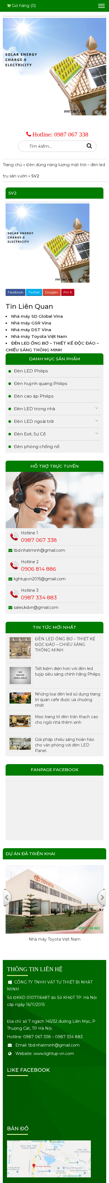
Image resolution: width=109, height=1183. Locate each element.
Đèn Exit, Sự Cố (30, 434)
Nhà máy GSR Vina (31, 323)
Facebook (15, 292)
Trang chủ (12, 164)
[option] (54, 909)
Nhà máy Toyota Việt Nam (39, 336)
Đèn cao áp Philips (33, 396)
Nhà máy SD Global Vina (37, 316)
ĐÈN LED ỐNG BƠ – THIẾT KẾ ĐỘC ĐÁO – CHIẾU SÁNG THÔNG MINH (65, 644)
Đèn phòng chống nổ (36, 446)
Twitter (34, 292)
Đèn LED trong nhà (34, 408)
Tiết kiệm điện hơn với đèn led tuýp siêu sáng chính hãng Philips (67, 671)
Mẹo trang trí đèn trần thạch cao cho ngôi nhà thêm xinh (66, 719)
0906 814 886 (38, 569)
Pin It (67, 292)
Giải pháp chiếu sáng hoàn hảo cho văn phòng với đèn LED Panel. (64, 745)
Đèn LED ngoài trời (34, 421)
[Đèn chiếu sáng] (54, 65)
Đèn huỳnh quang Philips (40, 383)
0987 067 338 (71, 134)
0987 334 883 (39, 597)
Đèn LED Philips (31, 371)
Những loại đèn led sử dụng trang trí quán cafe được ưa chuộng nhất (67, 700)
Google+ (51, 292)
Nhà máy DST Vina (31, 329)
